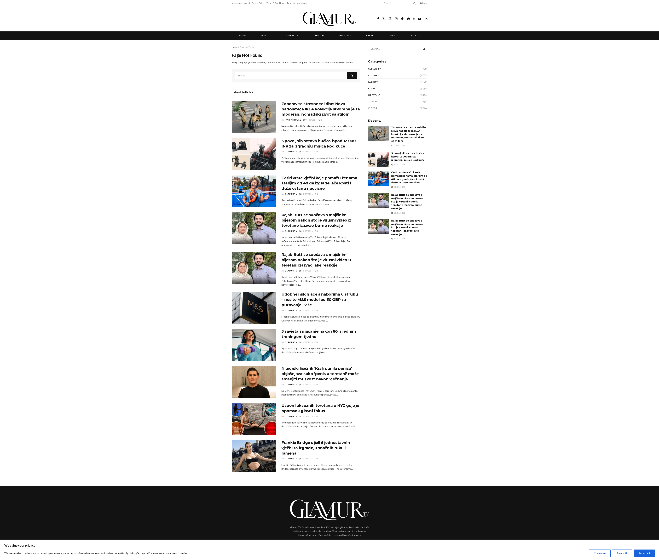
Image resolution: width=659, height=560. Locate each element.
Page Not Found (247, 47)
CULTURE (319, 35)
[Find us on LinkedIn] (426, 19)
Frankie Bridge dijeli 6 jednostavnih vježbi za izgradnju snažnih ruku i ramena (315, 448)
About (247, 3)
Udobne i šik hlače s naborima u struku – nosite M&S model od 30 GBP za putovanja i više (319, 299)
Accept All (644, 553)
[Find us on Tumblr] (414, 19)
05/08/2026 (311, 120)
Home (242, 35)
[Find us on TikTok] (402, 19)
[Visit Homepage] (329, 19)
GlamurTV (291, 151)
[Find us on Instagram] (396, 19)
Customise (600, 553)
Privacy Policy (258, 3)
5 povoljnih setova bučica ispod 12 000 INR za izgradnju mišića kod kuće (408, 157)
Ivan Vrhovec (293, 120)
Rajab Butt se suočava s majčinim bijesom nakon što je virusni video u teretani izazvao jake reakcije (316, 260)
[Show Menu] (233, 19)
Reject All (622, 553)
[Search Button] (414, 3)
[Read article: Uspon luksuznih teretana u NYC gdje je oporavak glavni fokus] (254, 419)
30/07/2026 (307, 151)
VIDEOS (415, 35)
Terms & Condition (275, 3)
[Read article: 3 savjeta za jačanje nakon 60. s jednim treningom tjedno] (254, 345)
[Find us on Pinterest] (408, 19)
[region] (329, 550)
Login (424, 3)
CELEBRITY (292, 35)
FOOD (393, 35)
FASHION (266, 35)
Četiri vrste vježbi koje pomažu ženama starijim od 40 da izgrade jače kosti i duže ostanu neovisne (319, 183)
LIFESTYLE (345, 35)
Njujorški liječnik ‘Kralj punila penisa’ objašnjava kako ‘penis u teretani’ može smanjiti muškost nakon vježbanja (320, 373)
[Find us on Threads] (390, 19)
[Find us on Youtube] (419, 19)
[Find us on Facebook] (378, 19)
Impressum (237, 3)
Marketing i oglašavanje (296, 3)
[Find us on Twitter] (383, 19)
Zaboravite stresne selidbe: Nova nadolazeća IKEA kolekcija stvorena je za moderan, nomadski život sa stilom (320, 109)
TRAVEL (370, 35)
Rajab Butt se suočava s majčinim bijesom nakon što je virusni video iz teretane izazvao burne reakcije (316, 220)
